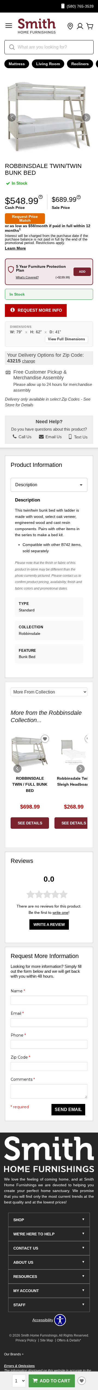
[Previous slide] (17, 769)
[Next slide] (80, 769)
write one (60, 912)
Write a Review (49, 924)
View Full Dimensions (66, 339)
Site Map (46, 1340)
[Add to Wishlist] (82, 1381)
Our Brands (14, 1354)
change (28, 361)
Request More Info (40, 310)
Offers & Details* (69, 1340)
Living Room (48, 64)
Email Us (53, 437)
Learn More (15, 248)
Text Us (80, 437)
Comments (23, 1079)
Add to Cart (55, 1380)
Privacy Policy (26, 1340)
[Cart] (90, 26)
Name (18, 991)
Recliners (80, 64)
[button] (8, 26)
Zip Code (20, 1057)
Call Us (24, 437)
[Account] (80, 26)
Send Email (68, 1109)
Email (17, 1013)
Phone (18, 1035)
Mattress (17, 64)
